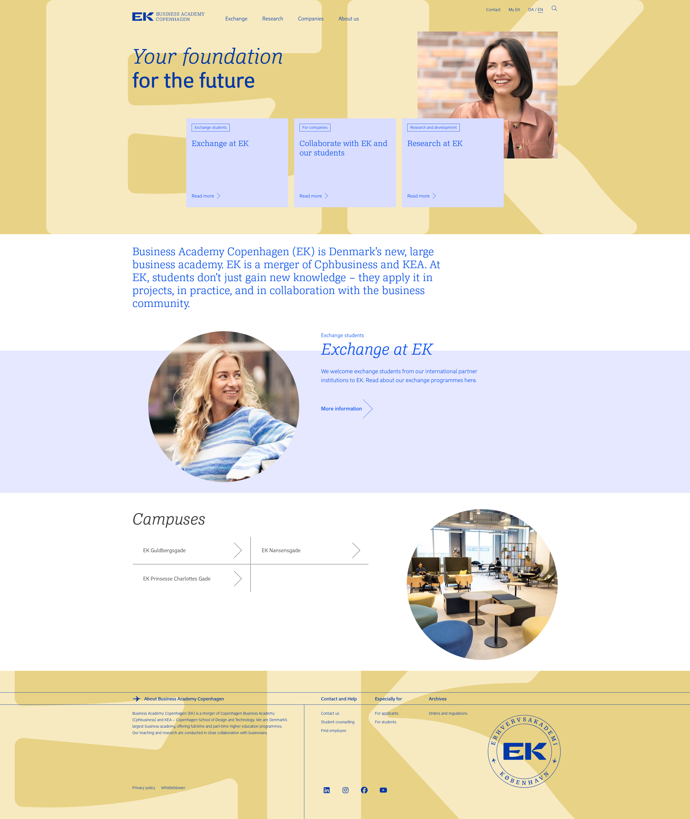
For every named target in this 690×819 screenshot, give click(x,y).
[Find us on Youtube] (383, 790)
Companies (311, 18)
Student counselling (337, 721)
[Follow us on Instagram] (345, 790)
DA (531, 9)
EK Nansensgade (281, 550)
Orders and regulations (448, 713)
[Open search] (554, 9)
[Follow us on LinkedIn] (326, 790)
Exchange (236, 18)
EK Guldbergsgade (164, 550)
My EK (514, 9)
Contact (493, 9)
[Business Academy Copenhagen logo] (172, 16)
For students (385, 721)
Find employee (333, 730)
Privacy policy (143, 787)
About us (349, 18)
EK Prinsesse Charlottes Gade (177, 578)
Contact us (330, 713)
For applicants (386, 713)
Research (272, 18)
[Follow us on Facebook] (364, 790)
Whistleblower (173, 787)
